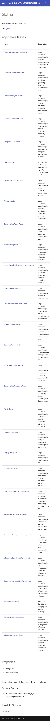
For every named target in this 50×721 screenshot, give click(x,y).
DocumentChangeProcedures (14, 73)
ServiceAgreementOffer (12, 432)
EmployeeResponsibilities (13, 345)
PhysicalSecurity (9, 409)
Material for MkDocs (17, 718)
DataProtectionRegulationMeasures (16, 491)
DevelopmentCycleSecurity (13, 96)
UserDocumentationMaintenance (15, 304)
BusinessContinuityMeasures (14, 119)
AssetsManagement (11, 245)
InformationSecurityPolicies (13, 635)
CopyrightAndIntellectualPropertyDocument (19, 265)
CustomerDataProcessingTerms (15, 386)
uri (13, 668)
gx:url (8, 28)
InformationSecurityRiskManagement (17, 558)
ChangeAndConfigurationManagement (17, 535)
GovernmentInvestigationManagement (17, 581)
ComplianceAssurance (12, 142)
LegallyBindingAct (10, 453)
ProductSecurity (9, 201)
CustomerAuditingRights (12, 288)
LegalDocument (9, 162)
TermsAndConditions (11, 602)
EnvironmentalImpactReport (13, 180)
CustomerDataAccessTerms (14, 224)
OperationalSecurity (11, 468)
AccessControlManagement (14, 365)
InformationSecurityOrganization (15, 514)
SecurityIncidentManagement (14, 617)
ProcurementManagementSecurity (16, 52)
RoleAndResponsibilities (12, 324)
